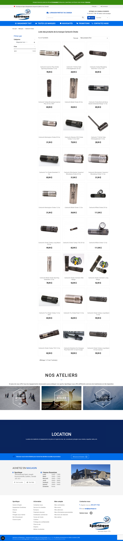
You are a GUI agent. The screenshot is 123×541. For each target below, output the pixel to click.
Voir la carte (19, 482)
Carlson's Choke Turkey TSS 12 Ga (49, 348)
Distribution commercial (40, 514)
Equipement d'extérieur (19, 507)
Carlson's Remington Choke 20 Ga (49, 137)
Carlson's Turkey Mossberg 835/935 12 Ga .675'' (98, 67)
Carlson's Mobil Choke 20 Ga (74, 102)
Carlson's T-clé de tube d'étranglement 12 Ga (98, 138)
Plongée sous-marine (19, 514)
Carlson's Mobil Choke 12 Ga (74, 207)
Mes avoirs (57, 507)
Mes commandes (59, 505)
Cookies (35, 519)
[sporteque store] (90, 475)
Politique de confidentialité (41, 522)
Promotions (84, 23)
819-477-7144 (92, 13)
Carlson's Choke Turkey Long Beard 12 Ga (98, 313)
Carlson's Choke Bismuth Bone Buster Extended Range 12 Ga (98, 103)
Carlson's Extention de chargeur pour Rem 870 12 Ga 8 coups (74, 349)
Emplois (35, 527)
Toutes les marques (46, 23)
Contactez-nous (38, 505)
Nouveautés (67, 23)
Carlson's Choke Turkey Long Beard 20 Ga (49, 243)
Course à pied (17, 519)
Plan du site (36, 524)
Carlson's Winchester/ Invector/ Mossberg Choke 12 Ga (98, 173)
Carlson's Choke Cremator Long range (98, 278)
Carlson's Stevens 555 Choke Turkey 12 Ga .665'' (74, 138)
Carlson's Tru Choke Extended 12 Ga (49, 173)
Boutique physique (17, 539)
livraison (31, 539)
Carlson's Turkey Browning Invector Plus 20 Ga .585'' (49, 103)
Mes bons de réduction (61, 514)
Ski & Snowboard (18, 517)
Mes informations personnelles (63, 512)
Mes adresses (58, 510)
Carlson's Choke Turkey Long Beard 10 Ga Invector (98, 349)
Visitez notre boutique (104, 13)
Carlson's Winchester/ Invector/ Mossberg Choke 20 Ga (74, 173)
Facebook (91, 513)
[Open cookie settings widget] (3, 538)
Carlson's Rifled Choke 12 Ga (98, 242)
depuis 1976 (50, 537)
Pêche (14, 512)
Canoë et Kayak (17, 505)
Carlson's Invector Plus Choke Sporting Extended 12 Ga (49, 67)
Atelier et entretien (38, 529)
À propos (36, 510)
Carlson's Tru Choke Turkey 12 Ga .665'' (49, 313)
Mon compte (58, 501)
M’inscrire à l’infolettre (80, 457)
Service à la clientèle (39, 507)
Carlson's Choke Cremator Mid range (73, 278)
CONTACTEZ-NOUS (101, 23)
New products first (94, 38)
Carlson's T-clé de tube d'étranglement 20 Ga (74, 67)
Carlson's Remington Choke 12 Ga (49, 207)
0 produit (98, 17)
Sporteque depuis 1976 (104, 531)
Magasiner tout (24, 23)
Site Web (31, 482)
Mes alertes (58, 517)
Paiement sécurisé (39, 512)
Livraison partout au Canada (61, 12)
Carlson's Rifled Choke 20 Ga (98, 207)
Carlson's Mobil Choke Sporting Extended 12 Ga (49, 278)
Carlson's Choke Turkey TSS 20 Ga (73, 242)
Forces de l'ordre (38, 517)
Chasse (15, 510)
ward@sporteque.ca (90, 508)
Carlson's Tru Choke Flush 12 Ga (74, 313)
